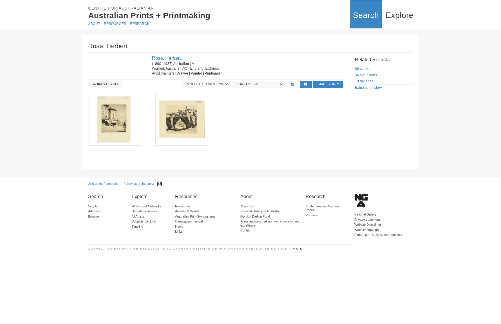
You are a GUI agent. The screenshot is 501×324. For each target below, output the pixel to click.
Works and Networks (146, 206)
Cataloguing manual (189, 221)
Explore (399, 15)
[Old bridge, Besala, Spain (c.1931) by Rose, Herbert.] (181, 119)
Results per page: (201, 84)
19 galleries (364, 81)
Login (297, 249)
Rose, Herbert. (167, 58)
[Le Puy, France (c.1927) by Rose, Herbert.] (114, 119)
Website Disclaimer (367, 224)
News (179, 226)
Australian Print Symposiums (195, 216)
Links (179, 231)
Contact (245, 230)
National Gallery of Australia (259, 211)
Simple (92, 206)
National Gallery (365, 214)
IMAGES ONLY (328, 84)
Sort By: (243, 84)
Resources (115, 24)
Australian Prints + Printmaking (149, 15)
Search (366, 15)
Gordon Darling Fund (255, 216)
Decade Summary (144, 211)
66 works (362, 69)
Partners (312, 215)
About (94, 24)
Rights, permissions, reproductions (378, 234)
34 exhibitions (366, 75)
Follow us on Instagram (140, 183)
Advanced (95, 211)
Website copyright (367, 229)
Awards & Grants (187, 211)
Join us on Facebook (103, 183)
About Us (246, 206)
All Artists (138, 216)
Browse (93, 216)
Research (140, 24)
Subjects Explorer (144, 221)
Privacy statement (367, 219)
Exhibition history (368, 88)
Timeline (137, 226)
